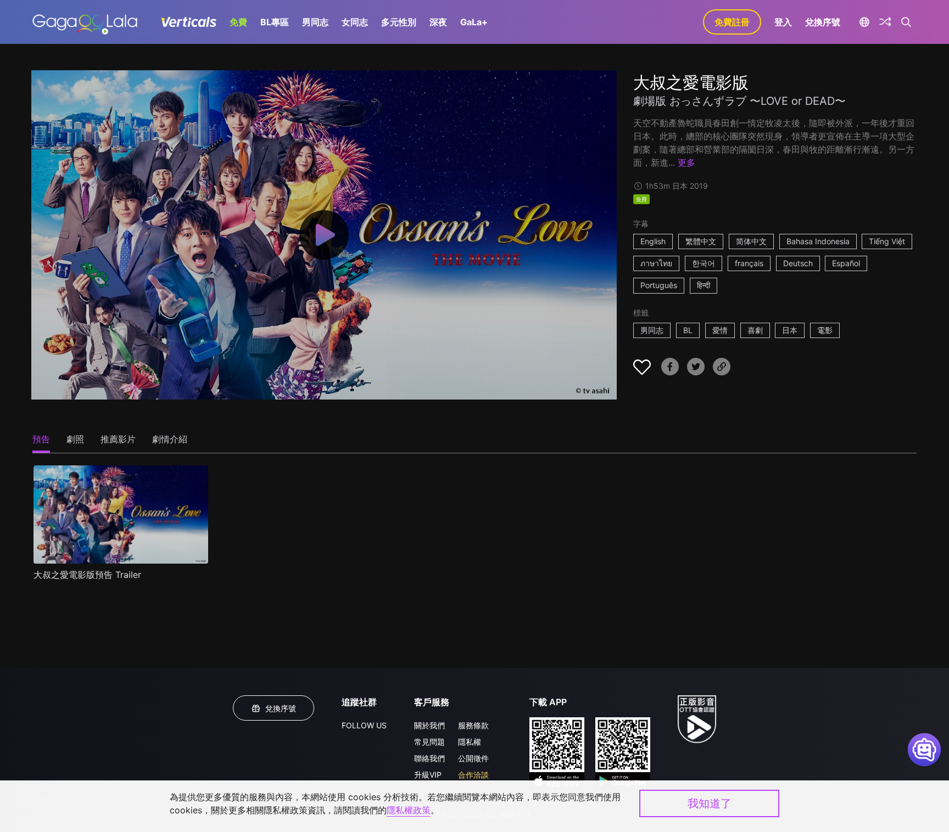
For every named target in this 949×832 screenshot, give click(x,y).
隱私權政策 (409, 810)
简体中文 (751, 241)
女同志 (355, 21)
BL (688, 330)
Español (846, 263)
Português (658, 285)
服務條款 (473, 725)
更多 (686, 162)
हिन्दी (703, 285)
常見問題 (429, 741)
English (653, 241)
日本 (789, 330)
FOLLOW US (364, 725)
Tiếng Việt (887, 241)
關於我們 (429, 725)
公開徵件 (473, 758)
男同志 (315, 21)
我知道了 (710, 803)
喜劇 (755, 330)
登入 (783, 21)
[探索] (885, 22)
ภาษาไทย (656, 263)
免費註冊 (732, 21)
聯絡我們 (429, 758)
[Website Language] (864, 22)
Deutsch (798, 263)
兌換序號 (822, 21)
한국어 (703, 263)
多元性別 (398, 21)
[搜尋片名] (906, 22)
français (749, 263)
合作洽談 (473, 774)
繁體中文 (700, 241)
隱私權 (469, 741)
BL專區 (274, 21)
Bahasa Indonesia (818, 241)
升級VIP (428, 774)
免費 (238, 21)
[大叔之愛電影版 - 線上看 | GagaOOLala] (84, 22)
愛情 (720, 330)
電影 (825, 330)
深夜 (438, 21)
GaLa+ (474, 21)
